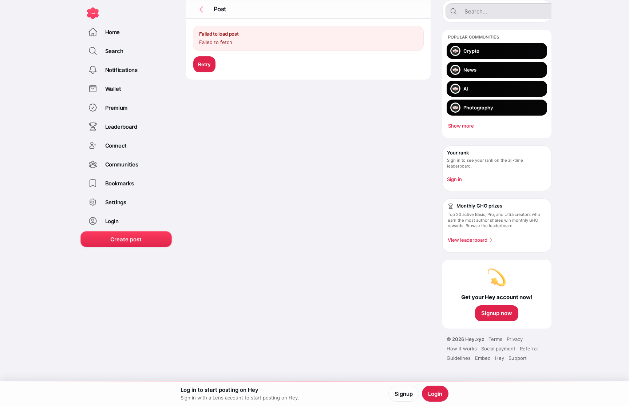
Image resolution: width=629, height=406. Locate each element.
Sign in (454, 179)
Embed (483, 358)
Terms (495, 339)
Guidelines (459, 358)
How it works (462, 348)
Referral (529, 348)
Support (518, 358)
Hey (499, 358)
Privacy (515, 339)
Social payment (498, 348)
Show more (461, 126)
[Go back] (201, 9)
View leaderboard (467, 240)
